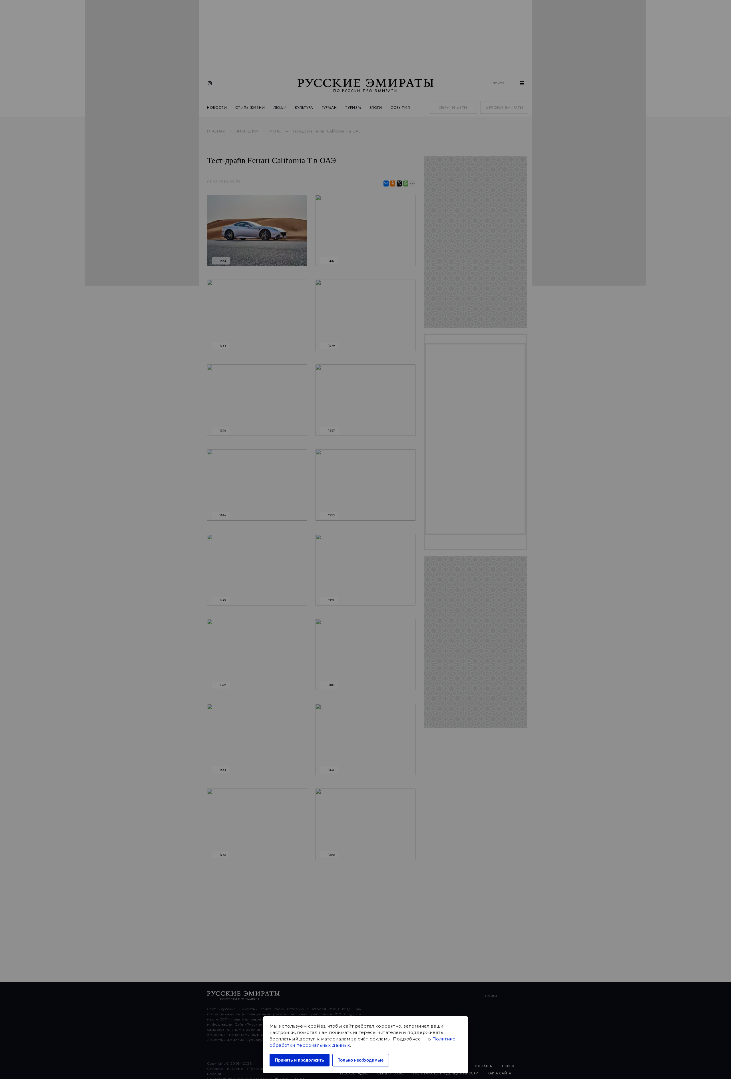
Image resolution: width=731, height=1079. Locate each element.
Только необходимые (360, 1060)
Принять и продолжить (299, 1060)
